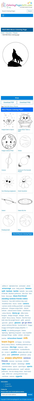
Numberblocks (14, 349)
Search (30, 11)
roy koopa (18, 361)
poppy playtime (13, 357)
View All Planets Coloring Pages (22, 234)
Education (9, 33)
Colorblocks (26, 310)
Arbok (28, 286)
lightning (5, 333)
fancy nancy (11, 318)
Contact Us (8, 384)
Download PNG (25, 102)
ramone (11, 361)
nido (26, 347)
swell (22, 369)
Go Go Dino (27, 323)
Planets (15, 33)
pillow (4, 355)
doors (27, 315)
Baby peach (20, 288)
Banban (9, 291)
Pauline (14, 352)
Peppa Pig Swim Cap (25, 352)
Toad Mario (27, 371)
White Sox (9, 374)
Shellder (26, 361)
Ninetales (5, 349)
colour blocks (6, 313)
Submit (30, 394)
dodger (21, 315)
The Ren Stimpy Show (16, 371)
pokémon (23, 355)
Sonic (28, 364)
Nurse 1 (7, 352)
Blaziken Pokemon (15, 293)
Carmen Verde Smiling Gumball (12, 306)
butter (20, 303)
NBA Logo (13, 347)
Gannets (5, 323)
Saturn (3, 210)
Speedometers (7, 366)
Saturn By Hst (22, 210)
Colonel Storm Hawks (15, 310)
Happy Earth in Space (8, 129)
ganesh (27, 320)
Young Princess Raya (20, 374)
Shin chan (6, 364)
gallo (22, 320)
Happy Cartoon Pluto (7, 150)
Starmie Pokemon (13, 369)
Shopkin (13, 364)
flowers (18, 318)
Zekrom (11, 376)
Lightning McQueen (15, 333)
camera (26, 304)
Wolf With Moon (8, 106)
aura (13, 288)
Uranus (4, 170)
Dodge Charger (13, 315)
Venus (20, 150)
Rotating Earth (6, 230)
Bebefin (22, 291)
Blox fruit (25, 293)
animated (22, 286)
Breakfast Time (7, 303)
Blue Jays (9, 296)
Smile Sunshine (22, 191)
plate (8, 355)
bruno (15, 303)
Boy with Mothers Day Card (18, 301)
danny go (16, 313)
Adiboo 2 (5, 286)
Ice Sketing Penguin (14, 330)
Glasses (17, 323)
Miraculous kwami (14, 338)
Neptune (20, 347)
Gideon (11, 323)
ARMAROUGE (6, 288)
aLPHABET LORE (13, 286)
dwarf (4, 318)
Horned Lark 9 (22, 325)
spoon (15, 366)
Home (2, 33)
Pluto (19, 230)
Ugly (3, 374)
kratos (24, 330)
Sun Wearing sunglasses (9, 191)
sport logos (22, 366)
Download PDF (9, 102)
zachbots (5, 376)
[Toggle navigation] (3, 15)
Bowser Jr (5, 301)
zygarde (19, 376)
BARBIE (16, 291)
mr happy (18, 342)
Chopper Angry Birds (16, 308)
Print (17, 98)
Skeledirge (21, 364)
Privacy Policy (8, 386)
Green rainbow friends (9, 325)
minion (20, 335)
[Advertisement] (17, 22)
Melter (15, 335)
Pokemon (15, 355)
